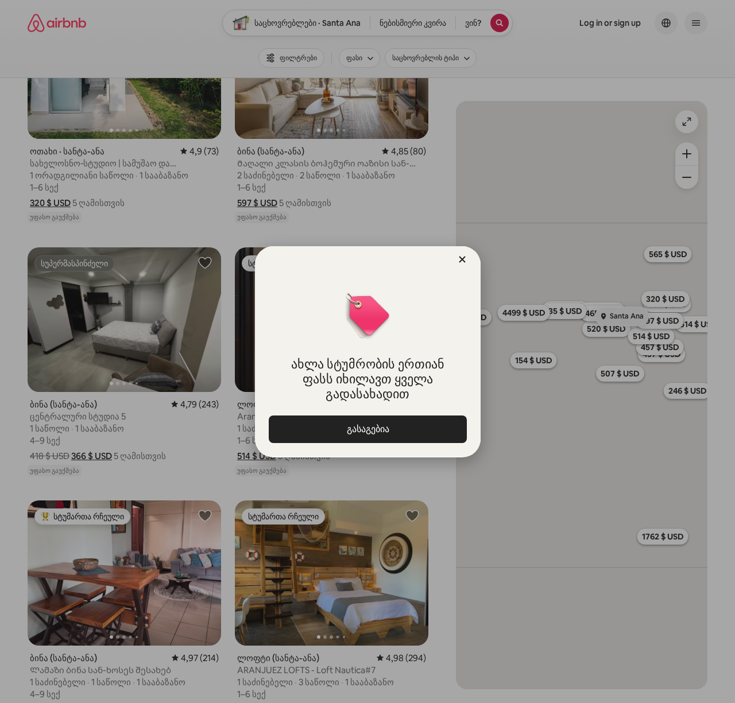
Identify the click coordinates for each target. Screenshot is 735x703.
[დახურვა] (462, 259)
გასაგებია (367, 429)
